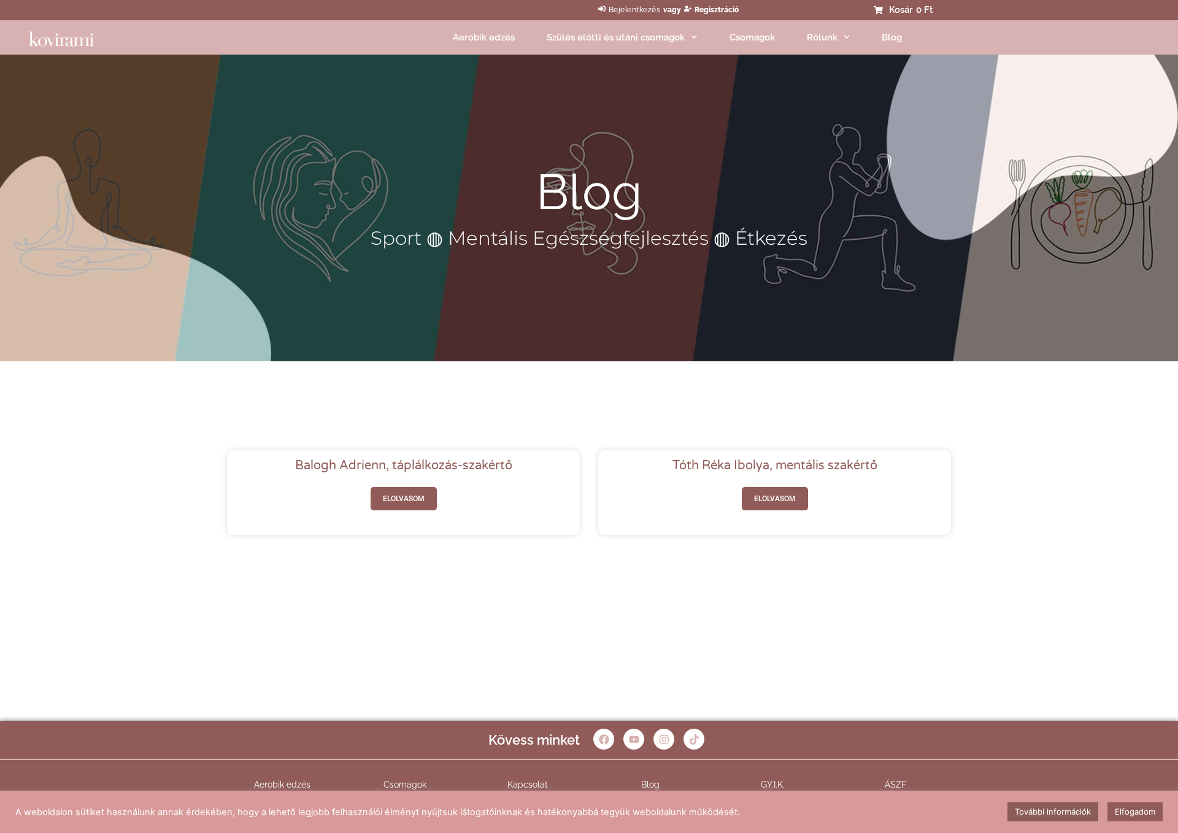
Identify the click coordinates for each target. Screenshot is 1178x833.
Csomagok (752, 37)
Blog (892, 37)
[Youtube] (633, 739)
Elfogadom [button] (1135, 811)
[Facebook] (603, 739)
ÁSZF (895, 784)
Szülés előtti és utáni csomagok (616, 37)
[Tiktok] (693, 739)
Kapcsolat (527, 784)
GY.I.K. (773, 784)
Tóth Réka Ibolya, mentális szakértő (774, 465)
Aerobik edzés (484, 37)
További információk (1053, 811)
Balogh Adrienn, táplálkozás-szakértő (403, 465)
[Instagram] (663, 739)
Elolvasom (404, 498)
